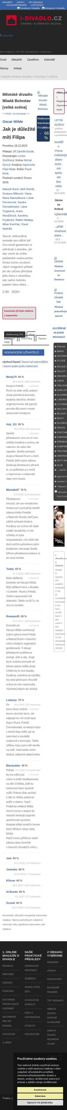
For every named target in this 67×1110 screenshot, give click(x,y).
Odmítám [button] (40, 1096)
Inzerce (7, 982)
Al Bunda (12, 891)
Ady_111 (11, 424)
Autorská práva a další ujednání (10, 1004)
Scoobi (10, 903)
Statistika (8, 1034)
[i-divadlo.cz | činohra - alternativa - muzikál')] (33, 20)
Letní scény (37, 5)
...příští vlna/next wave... (58, 231)
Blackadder (13, 765)
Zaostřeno (33, 59)
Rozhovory (54, 979)
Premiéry (7, 2)
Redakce (7, 966)
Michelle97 (12, 489)
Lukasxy (11, 700)
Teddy (10, 569)
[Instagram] (53, 8)
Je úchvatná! (19, 113)
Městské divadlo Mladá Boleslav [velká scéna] (17, 100)
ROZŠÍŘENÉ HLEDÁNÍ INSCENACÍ (59, 332)
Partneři (8, 974)
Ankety (18, 68)
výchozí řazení (11, 362)
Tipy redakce (36, 2)
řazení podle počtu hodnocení (21, 366)
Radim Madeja (24, 220)
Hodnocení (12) (15, 334)
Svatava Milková (12, 193)
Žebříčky (30, 978)
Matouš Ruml (10, 189)
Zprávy (21, 2)
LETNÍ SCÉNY (58, 122)
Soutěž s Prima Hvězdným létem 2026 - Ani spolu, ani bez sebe (58, 164)
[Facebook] (28, 8)
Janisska (11, 869)
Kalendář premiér (17, 5)
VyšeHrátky (58, 214)
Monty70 (11, 377)
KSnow (10, 880)
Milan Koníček (11, 224)
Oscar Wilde (12, 122)
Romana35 (13, 616)
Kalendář (49, 59)
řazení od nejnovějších (35, 362)
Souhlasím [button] (40, 1089)
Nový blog (26, 338)
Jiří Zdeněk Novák (23, 151)
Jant (9, 858)
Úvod (3, 59)
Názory (4, 68)
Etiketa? (30, 1025)
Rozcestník (32, 1034)
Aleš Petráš (27, 189)
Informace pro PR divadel (9, 1021)
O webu (7, 1042)
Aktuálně (17, 59)
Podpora (8, 991)
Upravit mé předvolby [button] (40, 1102)
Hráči (8, 113)
